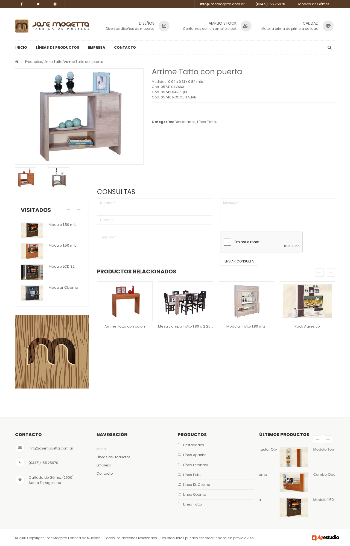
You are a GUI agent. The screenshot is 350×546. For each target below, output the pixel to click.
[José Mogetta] (52, 26)
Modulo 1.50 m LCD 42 (67, 224)
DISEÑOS (146, 23)
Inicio (21, 47)
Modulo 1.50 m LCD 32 (67, 245)
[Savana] (62, 177)
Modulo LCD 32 (62, 266)
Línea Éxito (191, 474)
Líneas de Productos (57, 47)
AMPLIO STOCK (223, 23)
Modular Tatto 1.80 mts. (246, 326)
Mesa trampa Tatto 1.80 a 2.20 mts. (188, 326)
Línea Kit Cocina (196, 484)
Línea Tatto (53, 61)
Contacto (125, 47)
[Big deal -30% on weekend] (52, 352)
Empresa (96, 47)
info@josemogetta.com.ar (222, 4)
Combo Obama (310, 475)
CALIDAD (311, 23)
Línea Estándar (195, 465)
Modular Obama (63, 287)
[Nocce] (30, 177)
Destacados (185, 121)
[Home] (16, 61)
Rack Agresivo (307, 326)
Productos (33, 61)
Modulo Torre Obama (315, 449)
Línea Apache (194, 454)
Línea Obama (194, 494)
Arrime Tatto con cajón (124, 326)
